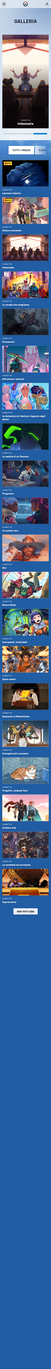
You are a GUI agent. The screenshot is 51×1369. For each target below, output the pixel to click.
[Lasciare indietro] (11, 133)
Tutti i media (21, 150)
